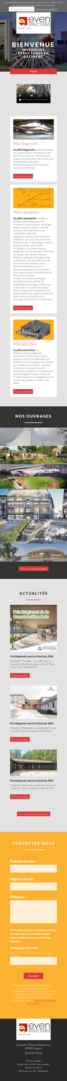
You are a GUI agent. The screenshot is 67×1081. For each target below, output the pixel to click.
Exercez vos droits (33, 1067)
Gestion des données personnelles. (33, 1064)
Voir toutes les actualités (34, 814)
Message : (18, 897)
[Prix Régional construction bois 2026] (33, 628)
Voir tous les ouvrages (33, 568)
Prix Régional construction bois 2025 (31, 723)
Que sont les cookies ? (46, 9)
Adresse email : (22, 879)
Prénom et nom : (23, 861)
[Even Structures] (33, 23)
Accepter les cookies (21, 9)
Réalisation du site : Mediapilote (33, 1071)
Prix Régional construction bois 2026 (31, 656)
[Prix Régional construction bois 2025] (33, 702)
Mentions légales (33, 1061)
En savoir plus (23, 176)
